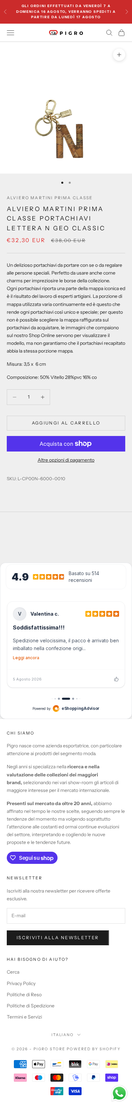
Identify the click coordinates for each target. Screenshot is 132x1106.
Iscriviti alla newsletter (58, 937)
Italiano (62, 1034)
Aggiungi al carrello (66, 423)
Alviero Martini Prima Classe (50, 197)
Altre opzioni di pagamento (66, 460)
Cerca (13, 972)
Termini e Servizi (24, 1017)
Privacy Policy (21, 983)
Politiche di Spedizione (30, 1006)
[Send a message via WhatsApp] (119, 1093)
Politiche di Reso (24, 995)
